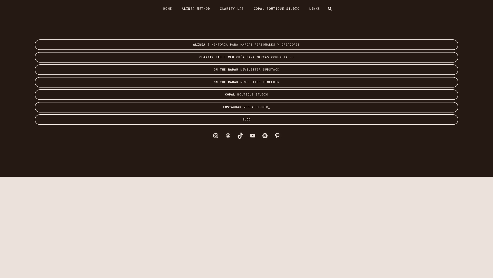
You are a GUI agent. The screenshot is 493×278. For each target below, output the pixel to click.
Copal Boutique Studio (277, 9)
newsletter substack (246, 69)
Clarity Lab (232, 9)
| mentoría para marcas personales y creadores (246, 44)
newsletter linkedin (246, 82)
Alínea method (196, 9)
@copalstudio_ (246, 107)
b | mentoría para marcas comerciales (246, 57)
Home (167, 9)
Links (314, 9)
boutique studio (246, 94)
